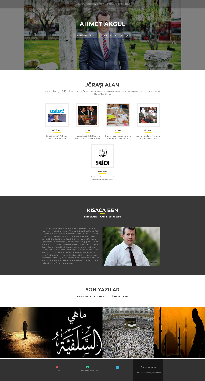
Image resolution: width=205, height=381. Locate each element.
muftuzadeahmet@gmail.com (87, 370)
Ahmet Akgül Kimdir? (85, 36)
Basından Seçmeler (114, 4)
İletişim (128, 4)
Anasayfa (81, 4)
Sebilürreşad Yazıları (96, 4)
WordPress (156, 373)
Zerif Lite (139, 373)
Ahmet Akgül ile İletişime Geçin (115, 36)
